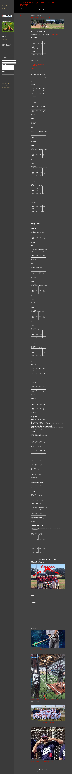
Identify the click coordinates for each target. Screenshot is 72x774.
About (3, 10)
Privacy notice (4, 39)
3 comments (36, 651)
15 (43, 64)
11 (39, 64)
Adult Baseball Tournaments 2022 (42, 761)
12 (40, 64)
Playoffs (32, 68)
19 (34, 65)
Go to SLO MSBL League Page (54, 34)
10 (38, 64)
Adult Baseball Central (5, 83)
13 (41, 64)
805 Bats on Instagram (6, 89)
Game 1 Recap (33, 542)
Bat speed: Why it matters (39, 649)
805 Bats (3, 8)
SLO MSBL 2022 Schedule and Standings (36, 10)
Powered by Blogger (44, 769)
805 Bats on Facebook (6, 87)
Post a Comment (36, 701)
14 (42, 64)
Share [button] (21, 15)
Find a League (4, 5)
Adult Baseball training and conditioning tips (46, 699)
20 (35, 65)
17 (32, 65)
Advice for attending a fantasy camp (43, 722)
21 (36, 65)
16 (31, 65)
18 (33, 65)
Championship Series (35, 70)
